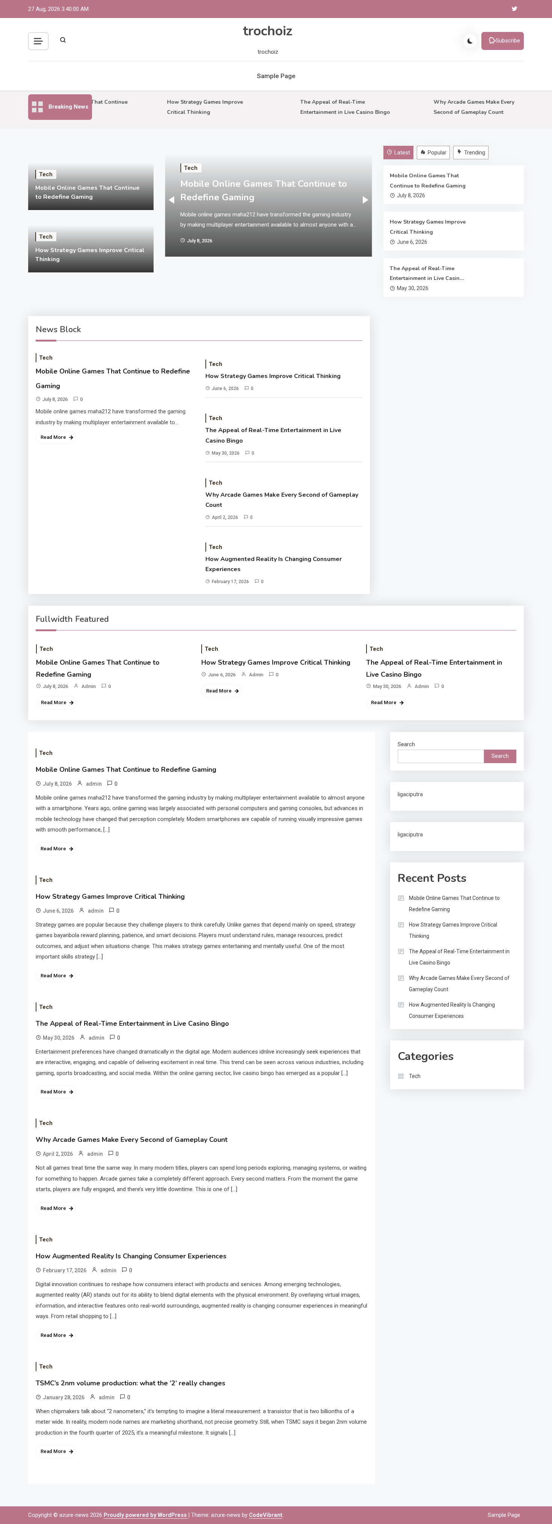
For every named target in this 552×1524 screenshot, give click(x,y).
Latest (402, 152)
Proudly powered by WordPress (146, 1515)
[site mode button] (470, 41)
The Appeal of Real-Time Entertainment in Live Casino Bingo (426, 274)
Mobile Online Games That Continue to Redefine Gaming (428, 180)
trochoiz (268, 31)
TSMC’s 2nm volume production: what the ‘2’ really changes (130, 1383)
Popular (437, 152)
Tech (46, 174)
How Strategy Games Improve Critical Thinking (428, 227)
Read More (53, 437)
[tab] (399, 153)
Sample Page (276, 76)
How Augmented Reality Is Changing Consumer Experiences (273, 564)
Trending (474, 152)
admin (88, 686)
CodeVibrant (265, 1515)
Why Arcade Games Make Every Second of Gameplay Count (281, 500)
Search (406, 744)
